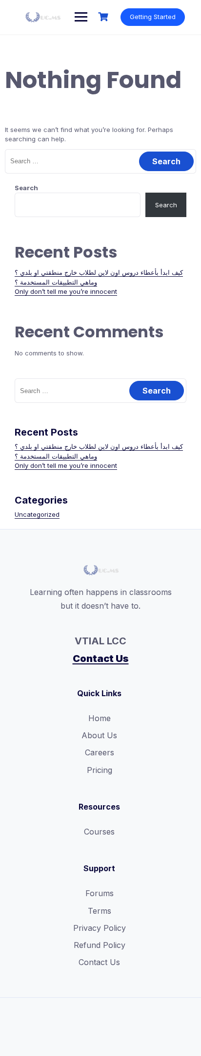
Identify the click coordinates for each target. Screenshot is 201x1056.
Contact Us (101, 658)
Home (99, 718)
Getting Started (153, 17)
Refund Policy (99, 945)
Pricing (99, 770)
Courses (99, 831)
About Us (99, 735)
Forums (99, 893)
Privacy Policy (99, 928)
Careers (99, 752)
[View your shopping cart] (104, 17)
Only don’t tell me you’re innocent (66, 291)
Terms (99, 911)
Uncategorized (37, 514)
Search (26, 188)
